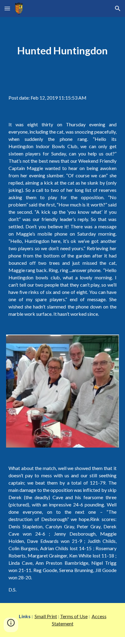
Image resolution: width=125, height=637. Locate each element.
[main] (62, 50)
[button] (7, 8)
